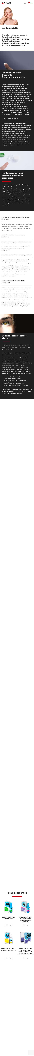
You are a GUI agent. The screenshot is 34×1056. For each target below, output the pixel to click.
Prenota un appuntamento (14, 45)
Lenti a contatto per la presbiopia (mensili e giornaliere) (16, 40)
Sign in (25, 3)
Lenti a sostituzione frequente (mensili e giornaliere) (15, 36)
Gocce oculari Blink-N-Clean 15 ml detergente (8, 949)
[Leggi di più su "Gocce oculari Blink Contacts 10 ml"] (10, 925)
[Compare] (6, 925)
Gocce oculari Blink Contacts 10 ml (8, 918)
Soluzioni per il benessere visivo (16, 43)
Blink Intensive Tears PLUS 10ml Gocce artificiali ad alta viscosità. (25, 919)
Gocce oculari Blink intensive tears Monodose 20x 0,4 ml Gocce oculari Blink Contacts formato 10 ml (26, 952)
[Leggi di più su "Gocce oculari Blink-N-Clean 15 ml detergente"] (10, 958)
